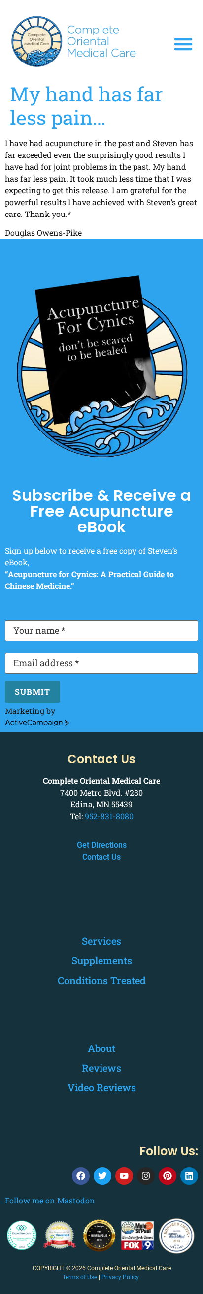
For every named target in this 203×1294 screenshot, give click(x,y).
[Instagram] (146, 1176)
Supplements (101, 960)
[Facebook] (81, 1176)
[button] (183, 44)
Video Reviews (102, 1087)
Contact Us (101, 857)
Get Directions (102, 845)
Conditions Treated (102, 980)
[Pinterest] (167, 1176)
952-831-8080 (109, 816)
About (101, 1048)
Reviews (101, 1067)
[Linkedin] (189, 1176)
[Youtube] (124, 1176)
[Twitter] (102, 1176)
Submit (32, 691)
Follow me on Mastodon (50, 1200)
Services (101, 940)
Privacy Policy (120, 1277)
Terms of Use (80, 1277)
